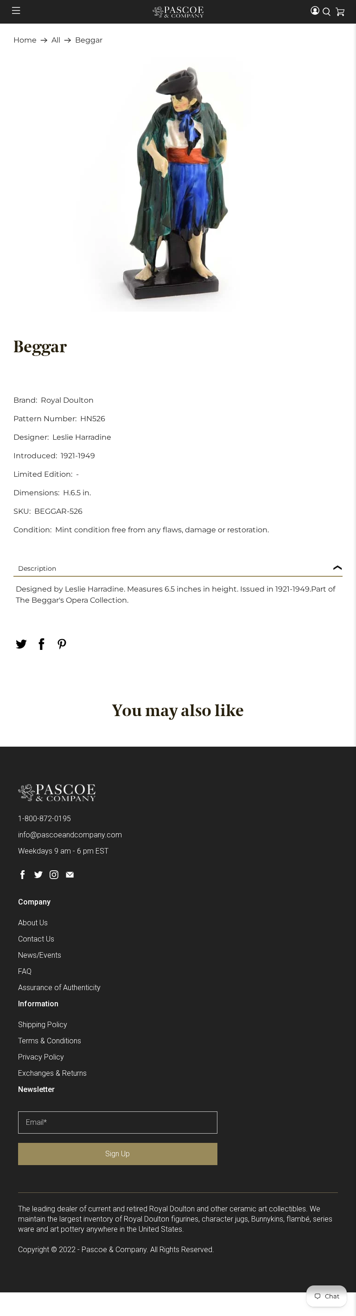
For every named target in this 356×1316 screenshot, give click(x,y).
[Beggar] (178, 184)
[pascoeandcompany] (178, 12)
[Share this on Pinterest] (61, 644)
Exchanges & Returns (52, 1073)
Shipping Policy (42, 1024)
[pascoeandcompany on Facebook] (22, 876)
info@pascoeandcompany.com (70, 834)
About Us (33, 922)
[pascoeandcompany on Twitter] (38, 876)
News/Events (39, 955)
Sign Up (117, 1153)
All (55, 40)
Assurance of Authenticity (59, 987)
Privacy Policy (41, 1057)
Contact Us (36, 939)
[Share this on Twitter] (20, 644)
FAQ (25, 971)
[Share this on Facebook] (41, 644)
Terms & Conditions (49, 1040)
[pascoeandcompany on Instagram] (54, 876)
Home (25, 40)
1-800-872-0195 (44, 818)
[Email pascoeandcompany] (69, 876)
